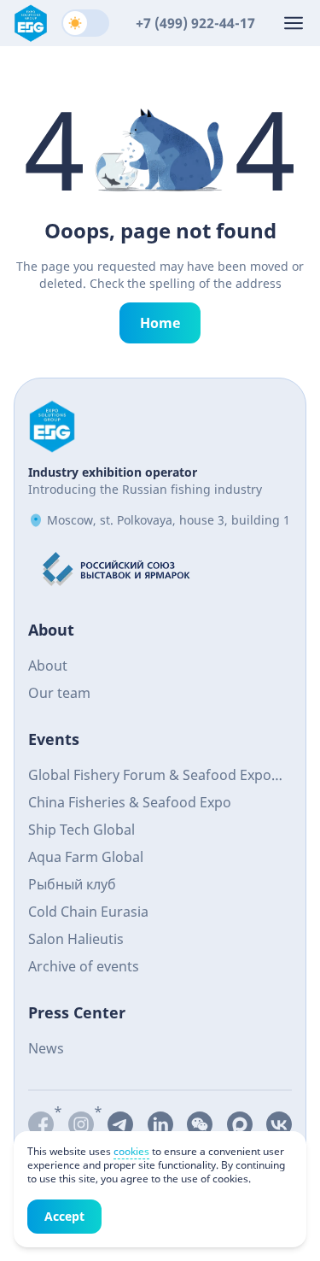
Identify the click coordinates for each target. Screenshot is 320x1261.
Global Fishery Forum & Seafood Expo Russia (149, 777)
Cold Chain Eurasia (88, 911)
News (46, 1048)
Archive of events (83, 966)
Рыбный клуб (72, 884)
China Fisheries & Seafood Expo (129, 802)
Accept (64, 1216)
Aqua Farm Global (85, 857)
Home (160, 323)
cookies (131, 1151)
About (47, 665)
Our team (59, 692)
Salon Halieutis (76, 939)
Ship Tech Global (81, 829)
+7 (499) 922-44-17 (195, 23)
